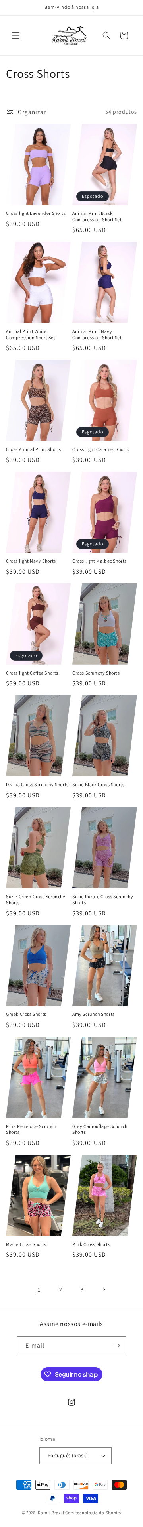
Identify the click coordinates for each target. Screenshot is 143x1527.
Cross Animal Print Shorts (33, 449)
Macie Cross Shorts (26, 1244)
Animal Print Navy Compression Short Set (97, 334)
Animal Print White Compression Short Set (31, 334)
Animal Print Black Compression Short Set (97, 216)
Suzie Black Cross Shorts (98, 784)
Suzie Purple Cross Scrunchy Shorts (102, 899)
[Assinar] (117, 1345)
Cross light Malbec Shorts (99, 561)
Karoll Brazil (51, 1512)
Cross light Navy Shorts (31, 561)
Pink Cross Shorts (91, 1244)
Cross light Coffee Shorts (32, 673)
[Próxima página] (103, 1289)
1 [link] (39, 1289)
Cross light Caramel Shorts (100, 449)
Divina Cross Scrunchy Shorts (37, 784)
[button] (16, 35)
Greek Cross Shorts (26, 1014)
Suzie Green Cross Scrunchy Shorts (36, 899)
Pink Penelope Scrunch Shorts (31, 1129)
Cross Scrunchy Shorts (96, 673)
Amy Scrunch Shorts (93, 1014)
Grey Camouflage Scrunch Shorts (100, 1129)
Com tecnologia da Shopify (93, 1512)
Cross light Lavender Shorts (36, 213)
